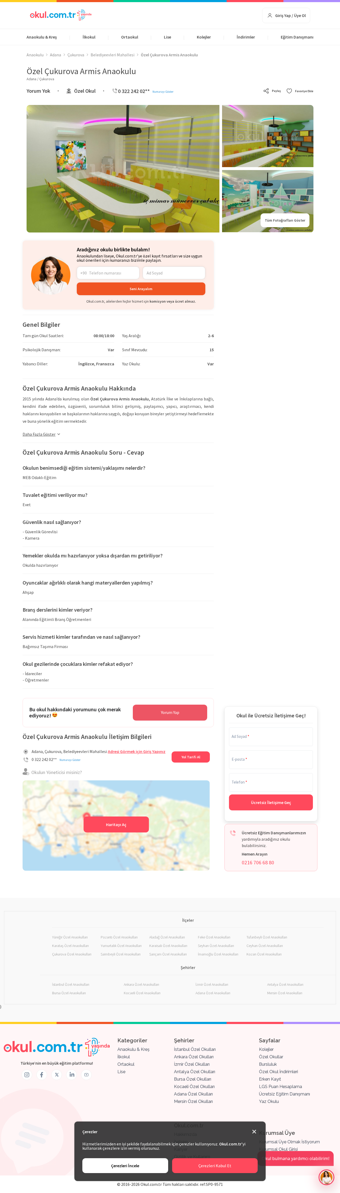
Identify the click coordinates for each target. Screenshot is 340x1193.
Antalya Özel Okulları (194, 1071)
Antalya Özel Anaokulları (285, 984)
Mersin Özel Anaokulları (284, 993)
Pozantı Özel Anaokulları (119, 937)
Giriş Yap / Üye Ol (290, 15)
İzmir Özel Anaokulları (212, 984)
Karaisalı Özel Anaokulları (168, 945)
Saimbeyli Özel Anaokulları (121, 954)
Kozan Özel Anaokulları (264, 954)
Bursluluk (268, 1064)
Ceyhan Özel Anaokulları (264, 945)
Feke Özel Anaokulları (214, 937)
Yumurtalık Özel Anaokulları (121, 945)
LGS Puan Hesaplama (280, 1086)
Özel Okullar (271, 1056)
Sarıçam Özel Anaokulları (168, 954)
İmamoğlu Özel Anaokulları (218, 954)
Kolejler (204, 37)
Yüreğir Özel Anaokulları (70, 937)
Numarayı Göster (162, 92)
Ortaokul (129, 37)
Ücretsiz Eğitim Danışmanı (284, 1094)
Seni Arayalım (141, 288)
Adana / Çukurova (40, 79)
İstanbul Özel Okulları (195, 1049)
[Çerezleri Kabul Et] (254, 1131)
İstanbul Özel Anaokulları (70, 984)
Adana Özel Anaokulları (213, 993)
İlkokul (89, 37)
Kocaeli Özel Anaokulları (142, 993)
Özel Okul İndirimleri (278, 1071)
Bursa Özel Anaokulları (69, 993)
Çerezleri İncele (125, 1165)
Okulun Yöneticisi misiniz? (56, 772)
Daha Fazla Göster (39, 434)
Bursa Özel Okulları (192, 1079)
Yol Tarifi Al (190, 757)
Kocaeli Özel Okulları (194, 1086)
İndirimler (246, 37)
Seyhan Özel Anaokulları (216, 945)
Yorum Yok (38, 90)
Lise (167, 37)
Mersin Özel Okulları (193, 1101)
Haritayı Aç (116, 824)
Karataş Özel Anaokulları (70, 945)
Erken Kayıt (270, 1079)
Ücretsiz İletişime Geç (271, 802)
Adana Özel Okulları (193, 1094)
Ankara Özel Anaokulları (141, 984)
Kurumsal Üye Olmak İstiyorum (289, 1141)
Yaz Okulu (269, 1101)
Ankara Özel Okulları (194, 1056)
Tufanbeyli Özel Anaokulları (266, 937)
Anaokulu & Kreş (42, 37)
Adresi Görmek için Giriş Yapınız (136, 751)
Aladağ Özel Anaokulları (167, 937)
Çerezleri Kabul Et (214, 1165)
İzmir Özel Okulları (192, 1064)
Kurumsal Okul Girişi (278, 1149)
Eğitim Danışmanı (297, 37)
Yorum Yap (170, 712)
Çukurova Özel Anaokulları (71, 954)
